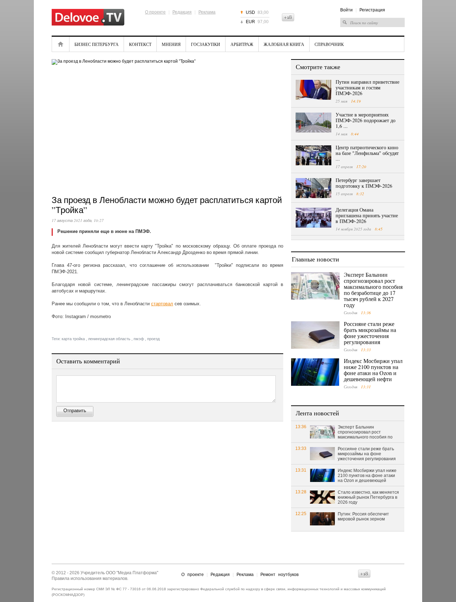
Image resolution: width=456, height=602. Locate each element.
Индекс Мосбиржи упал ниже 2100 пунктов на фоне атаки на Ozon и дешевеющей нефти (373, 370)
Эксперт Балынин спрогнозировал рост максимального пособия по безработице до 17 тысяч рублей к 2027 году (373, 289)
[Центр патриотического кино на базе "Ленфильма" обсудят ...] (313, 155)
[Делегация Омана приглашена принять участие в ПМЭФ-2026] (313, 218)
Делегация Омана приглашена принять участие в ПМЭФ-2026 (367, 215)
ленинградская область (109, 339)
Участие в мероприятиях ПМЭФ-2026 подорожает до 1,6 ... (365, 120)
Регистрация (372, 9)
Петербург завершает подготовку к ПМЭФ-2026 (364, 183)
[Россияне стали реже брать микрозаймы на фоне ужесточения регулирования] (315, 335)
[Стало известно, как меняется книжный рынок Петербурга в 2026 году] (322, 497)
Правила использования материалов (89, 578)
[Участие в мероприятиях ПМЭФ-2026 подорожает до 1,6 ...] (313, 123)
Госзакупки (205, 44)
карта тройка (73, 339)
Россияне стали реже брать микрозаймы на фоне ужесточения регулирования (370, 333)
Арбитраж (241, 44)
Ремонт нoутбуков (279, 574)
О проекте (155, 12)
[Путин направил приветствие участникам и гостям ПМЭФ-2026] (313, 90)
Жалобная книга (284, 44)
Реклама (207, 12)
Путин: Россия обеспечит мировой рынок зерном (363, 516)
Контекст (140, 44)
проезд (153, 339)
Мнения (171, 44)
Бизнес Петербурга (96, 44)
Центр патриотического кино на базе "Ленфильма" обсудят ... (367, 153)
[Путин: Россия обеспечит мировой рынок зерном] (322, 518)
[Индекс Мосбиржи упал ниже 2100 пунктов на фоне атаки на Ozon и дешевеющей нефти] (315, 372)
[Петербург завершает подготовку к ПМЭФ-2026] (313, 188)
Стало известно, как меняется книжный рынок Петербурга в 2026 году (368, 497)
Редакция (182, 12)
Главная (60, 44)
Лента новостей (317, 413)
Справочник (329, 44)
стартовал (162, 303)
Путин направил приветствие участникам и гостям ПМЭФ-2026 (367, 87)
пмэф (139, 339)
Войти (346, 9)
